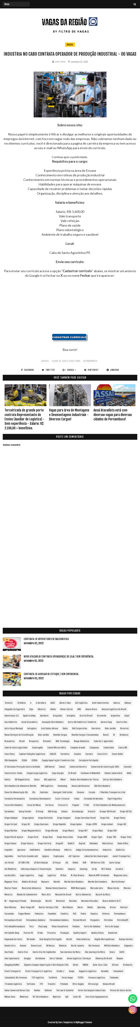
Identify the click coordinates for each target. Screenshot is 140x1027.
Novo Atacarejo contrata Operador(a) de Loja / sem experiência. (59, 656)
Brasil (70, 44)
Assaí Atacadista (29, 722)
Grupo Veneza (27, 843)
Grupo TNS (111, 837)
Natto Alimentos (83, 894)
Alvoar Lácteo (66, 709)
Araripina (71, 715)
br (114, 734)
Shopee (119, 958)
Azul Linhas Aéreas (49, 728)
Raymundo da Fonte (13, 939)
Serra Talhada (56, 958)
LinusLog (83, 869)
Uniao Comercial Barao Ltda (17, 990)
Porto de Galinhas (92, 926)
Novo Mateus (10, 907)
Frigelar (75, 805)
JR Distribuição (41, 862)
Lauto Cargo (114, 862)
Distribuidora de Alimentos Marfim (20, 786)
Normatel (60, 901)
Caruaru (89, 754)
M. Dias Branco (77, 875)
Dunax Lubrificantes (81, 786)
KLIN (84, 862)
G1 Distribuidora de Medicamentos (109, 805)
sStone (115, 964)
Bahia (65, 728)
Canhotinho (109, 747)
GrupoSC (59, 843)
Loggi (40, 875)
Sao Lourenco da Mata (70, 952)
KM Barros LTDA (98, 862)
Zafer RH (77, 996)
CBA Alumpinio (11, 760)
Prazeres (51, 933)
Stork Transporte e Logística (38, 971)
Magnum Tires (11, 881)
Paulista (64, 913)
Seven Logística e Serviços (79, 958)
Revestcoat (36, 945)
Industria (107, 849)
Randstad (112, 933)
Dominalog (62, 786)
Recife (69, 939)
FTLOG (86, 805)
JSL (66, 862)
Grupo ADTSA (126, 811)
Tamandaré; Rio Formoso (16, 977)
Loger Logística (27, 875)
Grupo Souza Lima (65, 837)
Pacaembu (9, 913)
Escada (92, 792)
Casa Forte (102, 754)
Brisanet (47, 741)
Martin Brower (118, 881)
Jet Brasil (9, 862)
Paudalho (52, 913)
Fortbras (49, 805)
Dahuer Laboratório (113, 773)
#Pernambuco (90, 361)
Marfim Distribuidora (73, 881)
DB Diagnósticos (22, 779)
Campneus (94, 747)
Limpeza (71, 869)
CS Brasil (72, 773)
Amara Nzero (91, 709)
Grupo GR (26, 824)
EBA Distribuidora (102, 786)
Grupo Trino (126, 837)
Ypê (66, 996)
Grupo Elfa (104, 818)
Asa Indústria (11, 722)
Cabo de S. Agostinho (103, 741)
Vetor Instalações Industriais (92, 990)
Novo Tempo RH (27, 907)
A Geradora (41, 703)
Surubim (104, 971)
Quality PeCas (97, 933)
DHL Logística (50, 779)
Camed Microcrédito (56, 747)
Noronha (73, 901)
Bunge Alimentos (81, 741)
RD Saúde (31, 939)
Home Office (123, 843)
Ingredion (9, 856)
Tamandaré (118, 971)
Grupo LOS (121, 824)
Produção (64, 933)
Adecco (116, 703)
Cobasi (62, 766)
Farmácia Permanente (15, 798)
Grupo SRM (82, 837)
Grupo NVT (83, 830)
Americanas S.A (12, 715)
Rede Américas (83, 939)
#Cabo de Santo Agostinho (66, 361)
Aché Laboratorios (100, 703)
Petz (32, 926)
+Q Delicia (21, 703)
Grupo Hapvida (59, 824)
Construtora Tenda (13, 773)
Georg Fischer (25, 811)
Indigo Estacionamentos (87, 849)
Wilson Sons (10, 996)
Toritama (30, 984)
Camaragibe (37, 747)
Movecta (8, 894)
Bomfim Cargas (60, 734)
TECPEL (80, 977)
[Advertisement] (70, 308)
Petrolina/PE (122, 920)
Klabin (75, 862)
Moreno (127, 888)
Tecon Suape (67, 977)
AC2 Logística (81, 703)
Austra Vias (121, 722)
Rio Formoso (94, 945)
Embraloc (44, 792)
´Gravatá (8, 703)
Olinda (90, 907)
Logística (52, 875)
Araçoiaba (57, 715)
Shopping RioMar (12, 964)
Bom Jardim (43, 734)
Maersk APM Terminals (99, 875)
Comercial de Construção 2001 (105, 766)
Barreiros (96, 728)
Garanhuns (9, 811)
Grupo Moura (68, 830)
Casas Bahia (117, 754)
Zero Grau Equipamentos (96, 996)
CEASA (24, 760)
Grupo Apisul (28, 818)
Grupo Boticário (45, 818)
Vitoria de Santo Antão (120, 990)
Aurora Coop (106, 722)
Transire (51, 984)
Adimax (128, 703)
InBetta (67, 849)
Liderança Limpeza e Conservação (36, 869)
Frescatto (63, 805)
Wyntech (57, 996)
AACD (52, 703)
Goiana (64, 811)
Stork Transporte (13, 971)
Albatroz (42, 709)
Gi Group (39, 811)
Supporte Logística (87, 971)
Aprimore (44, 715)
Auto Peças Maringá (14, 728)
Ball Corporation (79, 728)
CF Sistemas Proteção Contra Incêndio (22, 766)
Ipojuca (45, 856)
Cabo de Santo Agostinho (16, 747)
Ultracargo (93, 984)
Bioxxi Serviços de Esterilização (19, 734)
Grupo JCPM (91, 824)
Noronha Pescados (89, 901)
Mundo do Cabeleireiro (27, 894)
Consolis (127, 766)
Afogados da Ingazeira (15, 709)
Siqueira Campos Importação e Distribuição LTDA (46, 964)
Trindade (64, 984)
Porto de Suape (112, 926)
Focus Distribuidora (14, 805)
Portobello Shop (12, 933)
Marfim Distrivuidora (97, 881)
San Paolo (9, 952)
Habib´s (71, 843)
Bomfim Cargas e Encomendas (85, 734)
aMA (79, 709)
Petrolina (108, 920)
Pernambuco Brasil (13, 920)
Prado (40, 933)
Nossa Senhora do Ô (111, 901)
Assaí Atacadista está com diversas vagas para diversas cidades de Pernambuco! (113, 414)
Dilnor (63, 779)
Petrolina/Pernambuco (15, 926)
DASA (129, 773)
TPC (41, 984)
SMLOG (85, 964)
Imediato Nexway (52, 849)
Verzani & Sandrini (65, 990)
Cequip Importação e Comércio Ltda (58, 760)
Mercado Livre (96, 888)
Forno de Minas (34, 805)
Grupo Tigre (97, 837)
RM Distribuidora (112, 945)
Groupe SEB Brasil (108, 811)
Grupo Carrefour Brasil (85, 818)
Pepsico (94, 913)
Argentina (115, 715)
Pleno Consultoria (60, 926)
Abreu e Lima (65, 703)
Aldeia (53, 709)
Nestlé (49, 901)
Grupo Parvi (33, 837)
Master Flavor (11, 888)
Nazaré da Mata (103, 894)
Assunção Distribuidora (52, 722)
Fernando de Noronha (93, 798)
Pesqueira (95, 920)
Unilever (48, 990)
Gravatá (91, 811)
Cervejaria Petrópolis (88, 760)
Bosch (106, 734)
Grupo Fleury (119, 818)
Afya (31, 709)
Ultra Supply (78, 984)
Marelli (57, 881)
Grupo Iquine (76, 824)
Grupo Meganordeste (31, 830)
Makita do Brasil (29, 881)
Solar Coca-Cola (100, 964)
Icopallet (9, 849)
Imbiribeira (35, 849)
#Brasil (45, 361)
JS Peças (56, 862)
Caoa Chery (10, 754)
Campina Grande (78, 747)
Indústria (120, 849)
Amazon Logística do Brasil (114, 709)
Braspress (34, 741)
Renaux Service (126, 939)
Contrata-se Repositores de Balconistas (46, 639)
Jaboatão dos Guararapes (96, 856)
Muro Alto (46, 894)
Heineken (94, 843)
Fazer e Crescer (62, 798)
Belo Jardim (110, 728)
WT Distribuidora (40, 996)
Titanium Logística (13, 984)
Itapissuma (58, 856)
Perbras (106, 913)
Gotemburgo (77, 811)
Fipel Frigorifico (115, 798)
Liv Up (94, 869)
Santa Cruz (23, 952)
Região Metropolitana (104, 939)
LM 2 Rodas (106, 869)
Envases (80, 792)
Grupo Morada (51, 830)
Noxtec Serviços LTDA (48, 907)
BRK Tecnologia (62, 741)
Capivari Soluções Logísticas (32, 754)
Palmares (39, 913)
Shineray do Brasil (104, 958)
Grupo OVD (112, 830)
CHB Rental (50, 766)
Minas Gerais (113, 888)
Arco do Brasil (86, 715)
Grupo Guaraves (41, 824)
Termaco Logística (96, 977)
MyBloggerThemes (83, 1022)
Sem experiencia (12, 958)
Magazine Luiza (120, 875)
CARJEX (53, 754)
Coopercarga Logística (37, 773)
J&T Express (74, 856)
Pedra (83, 913)
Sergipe (27, 958)
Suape (71, 971)
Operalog (101, 907)
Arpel (127, 715)
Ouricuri (124, 907)
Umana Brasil (109, 984)
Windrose (24, 996)
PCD (74, 913)
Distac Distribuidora (112, 779)
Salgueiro (128, 945)
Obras (80, 907)
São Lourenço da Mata (95, 952)
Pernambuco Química (35, 920)
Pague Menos (24, 913)
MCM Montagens (78, 888)
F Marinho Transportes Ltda (112, 792)
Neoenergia (36, 901)
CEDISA (34, 760)
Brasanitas (10, 741)
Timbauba (114, 977)
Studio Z (60, 971)
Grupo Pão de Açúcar (14, 837)
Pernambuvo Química (59, 920)
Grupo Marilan (11, 830)
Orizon (113, 907)
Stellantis (127, 964)
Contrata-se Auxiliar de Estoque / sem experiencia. (51, 674)
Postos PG (28, 933)
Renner (23, 945)
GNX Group (52, 811)
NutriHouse (68, 907)
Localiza (119, 869)
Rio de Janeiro (77, 945)
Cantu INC (122, 747)
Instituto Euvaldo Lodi (28, 856)
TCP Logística (38, 977)
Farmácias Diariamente (40, 798)
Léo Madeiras (10, 869)
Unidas (37, 990)
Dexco (37, 779)
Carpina (77, 754)
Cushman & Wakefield (90, 773)
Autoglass (32, 728)
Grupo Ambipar (11, 818)
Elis (33, 792)
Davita (7, 779)
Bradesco (124, 734)
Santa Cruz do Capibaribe (44, 952)
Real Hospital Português (51, 939)
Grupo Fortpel (11, 824)
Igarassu (21, 849)
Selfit (122, 952)
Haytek (82, 843)
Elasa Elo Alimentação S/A (16, 792)
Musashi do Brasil (63, 894)
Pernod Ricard (79, 920)
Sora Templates (65, 1022)
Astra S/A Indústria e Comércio (82, 722)
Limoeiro (59, 869)
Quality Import (80, 933)
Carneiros (65, 754)
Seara (112, 952)
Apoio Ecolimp (29, 715)
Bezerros (124, 728)
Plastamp (42, 926)
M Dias (63, 875)
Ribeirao (63, 945)
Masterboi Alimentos (31, 888)
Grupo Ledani (107, 824)
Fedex (76, 798)
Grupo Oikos (97, 830)
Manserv (45, 881)
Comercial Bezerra (78, 766)
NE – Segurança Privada (15, 901)
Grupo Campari (64, 818)
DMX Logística (47, 786)
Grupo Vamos (10, 843)
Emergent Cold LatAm (62, 792)
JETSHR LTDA (23, 862)
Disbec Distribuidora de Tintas (84, 779)
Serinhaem (40, 958)
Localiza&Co (10, 875)
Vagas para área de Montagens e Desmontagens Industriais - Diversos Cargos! (69, 414)
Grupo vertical (44, 843)
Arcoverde (101, 715)
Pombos (76, 926)
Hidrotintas (107, 843)
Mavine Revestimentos (56, 888)
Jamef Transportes (121, 856)
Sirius (75, 964)
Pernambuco (119, 913)
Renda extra (10, 945)
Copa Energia (58, 773)
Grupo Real (47, 837)
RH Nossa (50, 945)
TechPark (52, 977)
